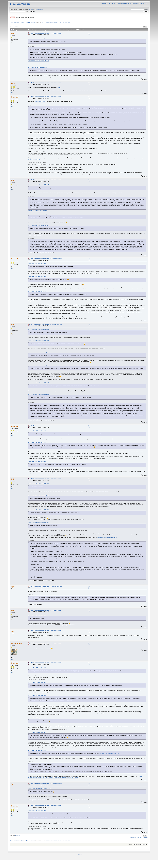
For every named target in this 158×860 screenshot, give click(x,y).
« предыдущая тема (134, 24)
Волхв (13, 83)
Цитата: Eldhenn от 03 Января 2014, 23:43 (37, 38)
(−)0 (89, 34)
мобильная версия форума (137, 3)
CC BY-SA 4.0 (79, 854)
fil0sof (42, 22)
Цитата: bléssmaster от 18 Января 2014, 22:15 (38, 329)
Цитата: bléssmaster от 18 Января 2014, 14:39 (38, 184)
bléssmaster (15, 97)
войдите (31, 9)
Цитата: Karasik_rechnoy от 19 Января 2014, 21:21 (39, 788)
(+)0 (89, 33)
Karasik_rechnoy (16, 643)
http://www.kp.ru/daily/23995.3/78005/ (37, 210)
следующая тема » (143, 24)
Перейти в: (131, 844)
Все (19, 26)
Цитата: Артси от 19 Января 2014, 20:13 (37, 615)
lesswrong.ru (105, 3)
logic (12, 33)
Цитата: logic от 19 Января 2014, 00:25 (37, 430)
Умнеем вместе (125, 3)
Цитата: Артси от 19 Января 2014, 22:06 (37, 810)
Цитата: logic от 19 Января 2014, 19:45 (37, 667)
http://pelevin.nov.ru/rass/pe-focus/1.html (107, 537)
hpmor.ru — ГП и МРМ (114, 3)
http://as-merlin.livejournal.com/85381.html (38, 60)
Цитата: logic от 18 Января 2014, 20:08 (37, 263)
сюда (59, 87)
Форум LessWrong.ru (20, 4)
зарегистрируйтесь (39, 9)
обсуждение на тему (40, 101)
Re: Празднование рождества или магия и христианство (46, 33)
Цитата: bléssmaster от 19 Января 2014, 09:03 (38, 483)
